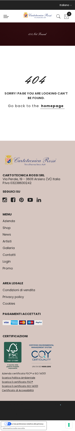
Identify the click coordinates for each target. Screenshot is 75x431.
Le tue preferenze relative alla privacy (27, 424)
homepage (52, 105)
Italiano (65, 5)
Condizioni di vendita (19, 290)
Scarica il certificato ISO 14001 (20, 386)
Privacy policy (13, 297)
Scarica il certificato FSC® (17, 382)
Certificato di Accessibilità (18, 390)
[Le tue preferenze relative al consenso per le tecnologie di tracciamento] (69, 425)
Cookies (9, 303)
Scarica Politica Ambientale (18, 377)
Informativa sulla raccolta (14, 428)
